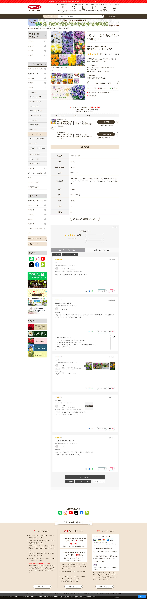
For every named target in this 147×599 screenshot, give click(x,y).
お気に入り (73, 10)
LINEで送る (115, 88)
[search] (102, 16)
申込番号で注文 (104, 10)
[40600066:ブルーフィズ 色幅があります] (82, 75)
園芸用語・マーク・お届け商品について (100, 92)
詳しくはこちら (92, 1)
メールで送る (93, 88)
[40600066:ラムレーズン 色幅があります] (65, 75)
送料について (93, 95)
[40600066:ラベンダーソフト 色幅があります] (59, 75)
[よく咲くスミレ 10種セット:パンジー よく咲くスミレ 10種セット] (68, 48)
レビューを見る (114, 54)
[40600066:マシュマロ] (70, 75)
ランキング (32, 196)
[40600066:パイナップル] (65, 81)
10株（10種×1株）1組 (64, 122)
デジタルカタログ (94, 10)
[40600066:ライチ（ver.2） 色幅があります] (76, 81)
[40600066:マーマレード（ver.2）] (70, 81)
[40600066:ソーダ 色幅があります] (59, 81)
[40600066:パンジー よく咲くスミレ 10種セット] (53, 75)
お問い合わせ (115, 4)
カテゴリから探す (35, 64)
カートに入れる (106, 122)
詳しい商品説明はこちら (103, 83)
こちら (98, 579)
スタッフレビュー (102, 250)
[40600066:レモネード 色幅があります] (53, 81)
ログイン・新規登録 (63, 11)
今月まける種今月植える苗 (33, 35)
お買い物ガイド (63, 4)
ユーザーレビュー (67, 250)
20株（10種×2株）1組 (64, 134)
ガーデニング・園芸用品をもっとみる (85, 219)
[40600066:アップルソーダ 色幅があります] (76, 75)
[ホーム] (28, 28)
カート (114, 10)
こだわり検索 (110, 16)
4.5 (79, 235)
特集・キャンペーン (84, 11)
